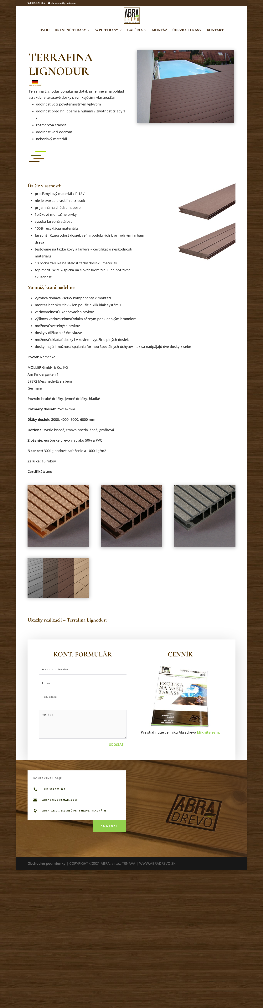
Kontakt (215, 30)
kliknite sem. (208, 732)
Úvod (44, 30)
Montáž (159, 30)
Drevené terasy (70, 30)
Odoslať (116, 744)
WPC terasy (106, 30)
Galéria (135, 30)
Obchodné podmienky (46, 863)
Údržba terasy (187, 30)
